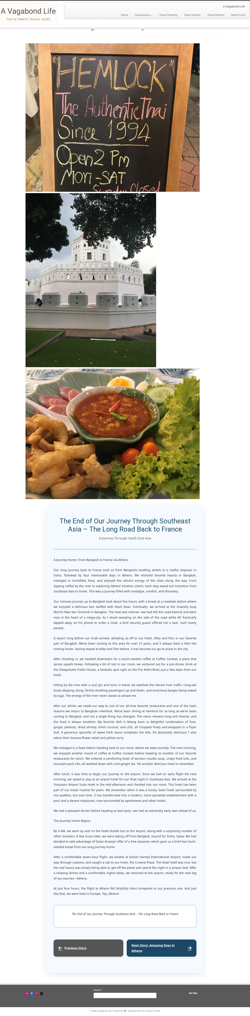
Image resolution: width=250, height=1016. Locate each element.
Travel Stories (192, 15)
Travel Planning (168, 15)
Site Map (193, 993)
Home (124, 15)
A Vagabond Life (104, 1011)
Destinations (143, 15)
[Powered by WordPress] (125, 1010)
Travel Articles (215, 15)
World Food (238, 15)
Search (97, 990)
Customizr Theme (152, 1011)
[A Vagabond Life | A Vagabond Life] (29, 14)
